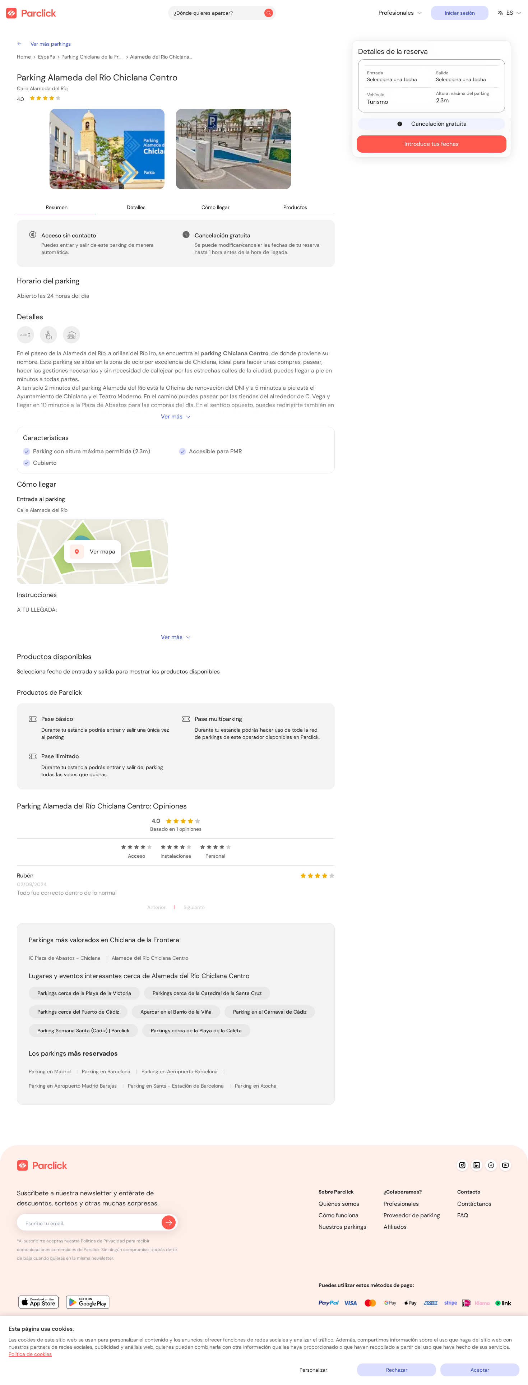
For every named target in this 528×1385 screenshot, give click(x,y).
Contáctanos (474, 1204)
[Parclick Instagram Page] (462, 1165)
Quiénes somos (339, 1204)
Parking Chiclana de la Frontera (92, 57)
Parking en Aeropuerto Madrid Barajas (73, 1086)
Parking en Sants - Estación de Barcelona (176, 1086)
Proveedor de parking (412, 1215)
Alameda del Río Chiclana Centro (161, 57)
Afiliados (395, 1227)
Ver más (171, 416)
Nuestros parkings (342, 1227)
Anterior (156, 907)
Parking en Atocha (256, 1086)
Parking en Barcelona (107, 1071)
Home (24, 57)
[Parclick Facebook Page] (491, 1165)
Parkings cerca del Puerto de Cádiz (78, 1012)
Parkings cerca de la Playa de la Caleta (196, 1030)
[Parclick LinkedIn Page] (476, 1165)
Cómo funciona (338, 1215)
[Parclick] (31, 13)
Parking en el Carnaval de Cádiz (269, 1012)
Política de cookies (30, 1354)
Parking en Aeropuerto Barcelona (180, 1071)
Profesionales (401, 1204)
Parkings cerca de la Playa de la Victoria (84, 993)
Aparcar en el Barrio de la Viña (176, 1012)
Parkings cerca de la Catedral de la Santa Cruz (207, 993)
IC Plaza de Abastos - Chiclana (65, 958)
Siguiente (194, 907)
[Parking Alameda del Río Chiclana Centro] (107, 149)
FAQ (462, 1215)
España (46, 57)
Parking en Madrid (50, 1071)
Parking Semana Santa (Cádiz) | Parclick (83, 1030)
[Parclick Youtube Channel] (505, 1165)
